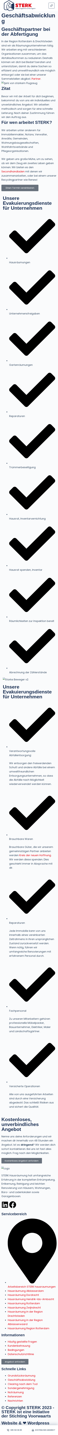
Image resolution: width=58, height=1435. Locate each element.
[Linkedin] (4, 1204)
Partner (36, 79)
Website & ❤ (14, 1423)
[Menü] (51, 6)
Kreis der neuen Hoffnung (35, 855)
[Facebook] (12, 1204)
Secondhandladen (12, 171)
